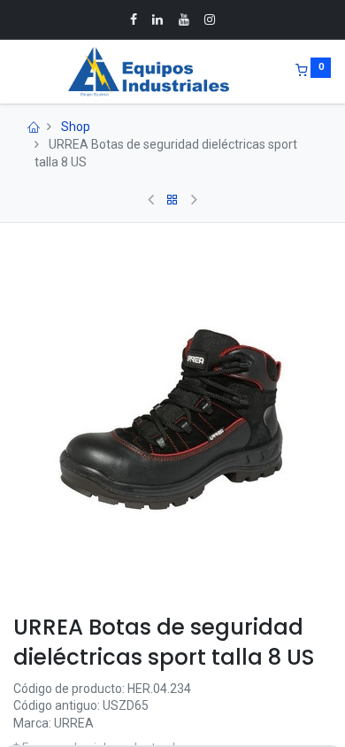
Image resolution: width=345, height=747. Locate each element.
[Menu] (15, 71)
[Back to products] (172, 200)
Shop (75, 126)
